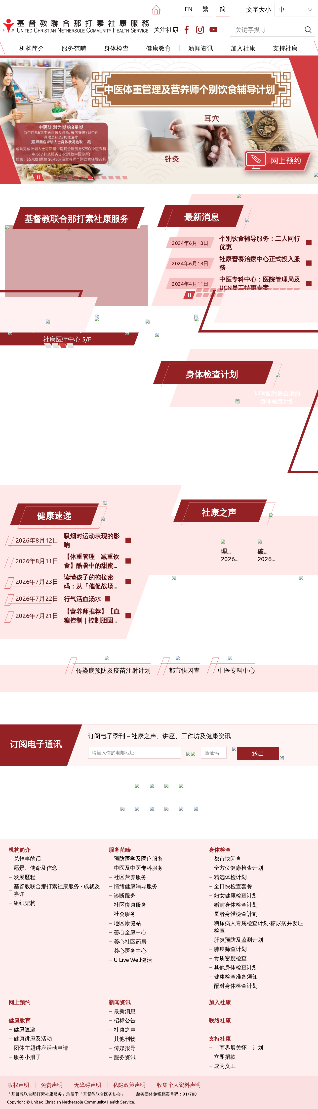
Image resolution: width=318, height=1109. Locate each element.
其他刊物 (125, 1039)
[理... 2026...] (223, 542)
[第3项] (62, 178)
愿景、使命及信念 (35, 868)
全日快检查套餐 (233, 886)
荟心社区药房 (130, 941)
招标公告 (125, 1020)
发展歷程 (25, 877)
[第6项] (83, 178)
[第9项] (104, 178)
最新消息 (125, 1011)
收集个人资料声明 (179, 1085)
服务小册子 (27, 1057)
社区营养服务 (130, 877)
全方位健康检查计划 (238, 868)
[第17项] (206, 294)
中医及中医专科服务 (138, 868)
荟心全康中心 (130, 932)
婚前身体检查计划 (236, 904)
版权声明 (19, 1085)
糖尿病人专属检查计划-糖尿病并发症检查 (258, 927)
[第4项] (69, 178)
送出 (258, 753)
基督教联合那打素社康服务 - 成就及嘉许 (57, 890)
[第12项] (125, 178)
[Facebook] (187, 30)
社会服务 (125, 914)
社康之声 (125, 1029)
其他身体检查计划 (236, 967)
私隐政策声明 (130, 1085)
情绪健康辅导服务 (136, 886)
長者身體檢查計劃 (236, 914)
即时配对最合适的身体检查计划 (277, 397)
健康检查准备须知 (236, 976)
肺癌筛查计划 (230, 949)
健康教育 (158, 48)
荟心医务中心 (130, 950)
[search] (308, 29)
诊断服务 (125, 895)
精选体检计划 (230, 877)
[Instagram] (200, 30)
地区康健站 (127, 923)
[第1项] (48, 178)
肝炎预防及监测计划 (238, 940)
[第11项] (118, 178)
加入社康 (243, 48)
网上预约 (20, 1002)
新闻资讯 (200, 48)
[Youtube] (213, 30)
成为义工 (225, 1066)
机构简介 (31, 48)
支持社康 (285, 48)
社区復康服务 (130, 904)
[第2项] (55, 178)
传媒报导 (125, 1048)
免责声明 (52, 1085)
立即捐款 (225, 1057)
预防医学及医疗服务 (138, 858)
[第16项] (199, 294)
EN (189, 8)
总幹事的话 (27, 858)
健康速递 (25, 1029)
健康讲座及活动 (33, 1038)
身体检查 (116, 48)
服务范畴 (74, 48)
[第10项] (111, 178)
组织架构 (25, 903)
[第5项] (76, 178)
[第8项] (97, 178)
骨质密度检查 (230, 958)
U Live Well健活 (133, 960)
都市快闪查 (227, 858)
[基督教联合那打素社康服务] (76, 227)
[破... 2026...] (260, 542)
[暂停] (38, 177)
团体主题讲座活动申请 (41, 1048)
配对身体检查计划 (236, 986)
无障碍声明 (88, 1085)
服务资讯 (125, 1057)
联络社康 (220, 1020)
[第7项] (90, 178)
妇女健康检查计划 (236, 895)
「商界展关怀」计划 (238, 1047)
